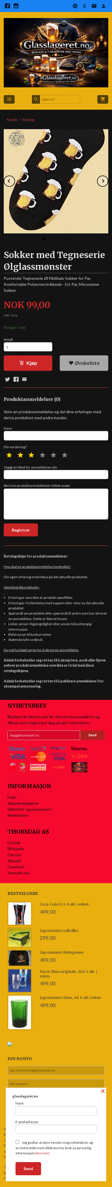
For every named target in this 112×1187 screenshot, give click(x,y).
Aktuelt (14, 860)
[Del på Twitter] (7, 379)
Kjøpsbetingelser (23, 803)
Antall (8, 339)
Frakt (12, 797)
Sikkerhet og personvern (29, 809)
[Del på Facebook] (16, 379)
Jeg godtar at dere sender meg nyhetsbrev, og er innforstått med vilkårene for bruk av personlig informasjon (54, 1147)
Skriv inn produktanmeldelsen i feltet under (37, 485)
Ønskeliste (87, 363)
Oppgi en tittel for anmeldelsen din (30, 467)
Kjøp (31, 363)
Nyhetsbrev (18, 815)
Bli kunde (15, 848)
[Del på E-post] (24, 379)
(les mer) (42, 1153)
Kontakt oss (18, 872)
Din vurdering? (15, 447)
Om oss (14, 854)
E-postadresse (27, 1122)
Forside (12, 119)
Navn (8, 428)
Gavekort (15, 866)
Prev (14, 180)
